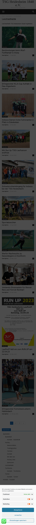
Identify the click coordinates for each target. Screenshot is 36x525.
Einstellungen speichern (18, 520)
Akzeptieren (18, 510)
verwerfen (18, 515)
